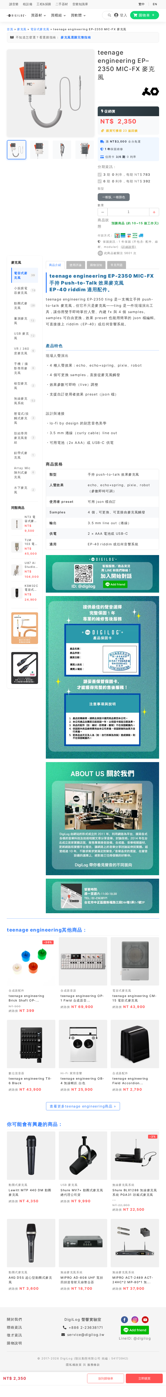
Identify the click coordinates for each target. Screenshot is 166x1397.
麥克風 (22, 29)
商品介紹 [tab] (55, 265)
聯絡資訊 (14, 1327)
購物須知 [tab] (96, 265)
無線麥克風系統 (123, 1185)
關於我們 (14, 1319)
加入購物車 (31, 980)
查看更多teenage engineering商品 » (83, 1106)
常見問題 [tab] (117, 265)
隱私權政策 (74, 1364)
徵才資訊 (14, 1335)
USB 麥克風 (69, 1185)
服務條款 (93, 1364)
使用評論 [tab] (76, 265)
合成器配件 (16, 990)
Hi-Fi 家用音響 (71, 1073)
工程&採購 (44, 4)
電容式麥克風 (39, 29)
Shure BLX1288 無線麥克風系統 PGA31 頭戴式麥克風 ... (134, 1194)
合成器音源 (68, 990)
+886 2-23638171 (85, 1327)
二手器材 (62, 4)
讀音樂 (14, 4)
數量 (101, 205)
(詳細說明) (128, 246)
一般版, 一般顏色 (113, 197)
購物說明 (14, 1343)
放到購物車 (105, 1378)
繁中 (142, 4)
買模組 (57, 15)
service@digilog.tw (85, 1334)
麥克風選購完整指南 (76, 37)
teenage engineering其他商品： (47, 930)
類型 (101, 188)
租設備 (27, 4)
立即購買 (144, 1378)
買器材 (37, 15)
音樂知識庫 (80, 4)
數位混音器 (16, 1073)
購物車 (147, 15)
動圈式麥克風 (18, 1185)
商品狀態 (103, 223)
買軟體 (77, 15)
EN (155, 4)
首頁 (10, 29)
